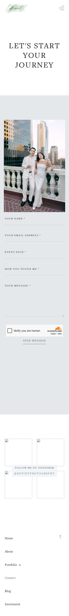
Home (9, 538)
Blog (8, 591)
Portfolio (11, 565)
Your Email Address (23, 235)
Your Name (15, 218)
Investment (12, 604)
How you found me (22, 269)
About (9, 551)
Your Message (18, 285)
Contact (10, 578)
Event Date (15, 252)
